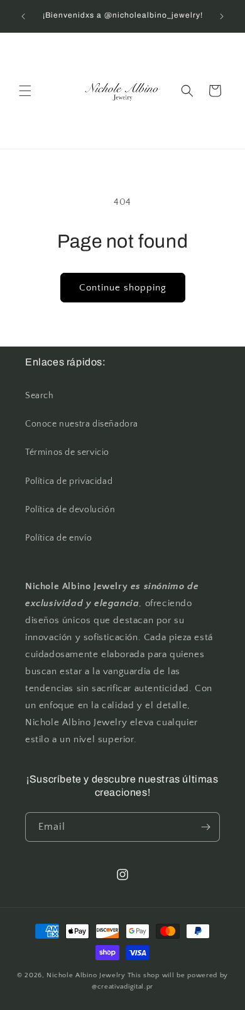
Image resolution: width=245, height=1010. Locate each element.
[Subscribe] (205, 827)
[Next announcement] (222, 16)
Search (39, 396)
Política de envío (58, 538)
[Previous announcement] (23, 16)
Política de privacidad (68, 481)
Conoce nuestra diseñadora (81, 424)
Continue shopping (122, 287)
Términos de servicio (67, 452)
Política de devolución (70, 510)
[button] (25, 91)
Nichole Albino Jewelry (85, 975)
